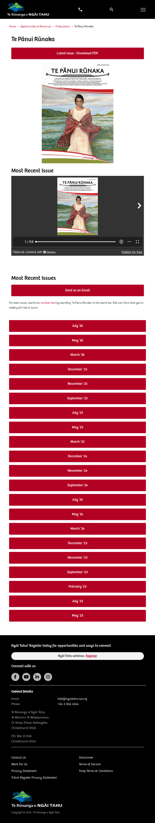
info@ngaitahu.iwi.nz (72, 699)
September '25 (77, 398)
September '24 (77, 485)
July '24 (77, 500)
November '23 (78, 558)
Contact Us (18, 757)
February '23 (78, 587)
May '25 (77, 427)
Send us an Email (77, 290)
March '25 (77, 442)
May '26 (77, 340)
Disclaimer (86, 757)
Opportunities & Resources (35, 26)
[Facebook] (15, 677)
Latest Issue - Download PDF (77, 53)
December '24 (77, 456)
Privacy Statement (24, 771)
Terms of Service (90, 764)
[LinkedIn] (37, 677)
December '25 (77, 369)
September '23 (77, 572)
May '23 (77, 616)
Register (91, 656)
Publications (63, 26)
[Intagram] (48, 677)
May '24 (77, 514)
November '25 (78, 384)
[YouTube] (26, 677)
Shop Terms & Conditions (96, 771)
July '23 (77, 601)
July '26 (77, 326)
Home (12, 26)
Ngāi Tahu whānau (77, 656)
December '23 (77, 543)
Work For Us (19, 764)
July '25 (77, 413)
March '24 (77, 529)
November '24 (77, 471)
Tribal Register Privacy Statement (34, 777)
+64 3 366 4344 (68, 704)
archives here (48, 303)
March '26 (77, 355)
